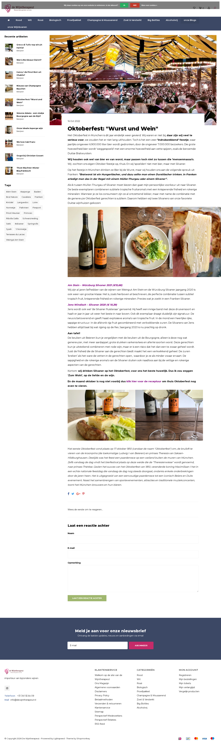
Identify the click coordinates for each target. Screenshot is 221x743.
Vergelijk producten (189, 691)
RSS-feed (100, 724)
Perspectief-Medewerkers (108, 715)
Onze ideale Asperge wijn (30, 128)
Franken (39, 197)
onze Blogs (190, 20)
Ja (124, 5)
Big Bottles (154, 20)
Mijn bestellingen (188, 679)
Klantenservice (102, 707)
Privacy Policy (102, 695)
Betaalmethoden (104, 699)
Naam (71, 533)
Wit (30, 20)
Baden (37, 191)
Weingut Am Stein (15, 240)
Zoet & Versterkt (132, 20)
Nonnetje (10, 207)
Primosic (28, 213)
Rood (19, 20)
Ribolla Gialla (12, 218)
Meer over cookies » (149, 5)
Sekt (8, 223)
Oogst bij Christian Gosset (30, 156)
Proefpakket (74, 20)
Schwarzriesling (30, 218)
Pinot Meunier (13, 213)
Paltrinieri (24, 207)
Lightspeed (59, 738)
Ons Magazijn (102, 683)
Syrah (9, 229)
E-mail (71, 548)
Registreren (185, 675)
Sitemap (99, 711)
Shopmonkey (83, 738)
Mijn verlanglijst (187, 687)
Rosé (40, 20)
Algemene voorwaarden (107, 687)
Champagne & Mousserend (102, 20)
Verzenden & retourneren (108, 703)
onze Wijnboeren (17, 27)
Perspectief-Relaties (105, 719)
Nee (135, 5)
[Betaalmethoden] (180, 738)
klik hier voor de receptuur (143, 381)
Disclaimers (101, 691)
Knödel (9, 202)
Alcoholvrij (172, 20)
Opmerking (74, 562)
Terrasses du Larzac (15, 234)
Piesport (37, 207)
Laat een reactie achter (87, 598)
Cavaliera (26, 197)
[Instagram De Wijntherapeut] (7, 688)
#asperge (25, 191)
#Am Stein (11, 191)
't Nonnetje (21, 229)
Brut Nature (12, 197)
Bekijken (20, 51)
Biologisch (55, 20)
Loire (35, 202)
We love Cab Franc (26, 142)
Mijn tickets (185, 683)
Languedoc (23, 202)
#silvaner (19, 223)
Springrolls (33, 223)
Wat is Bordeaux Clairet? (29, 60)
